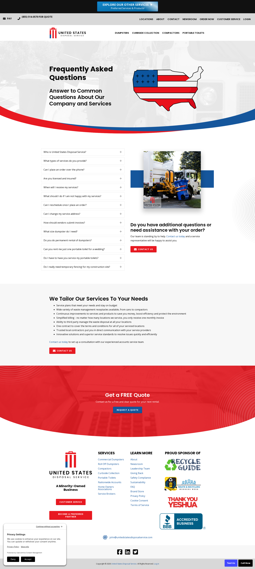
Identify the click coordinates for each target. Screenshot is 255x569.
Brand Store (137, 491)
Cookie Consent (139, 500)
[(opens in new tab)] (182, 470)
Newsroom (190, 19)
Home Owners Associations (106, 488)
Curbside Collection (145, 33)
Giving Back (136, 473)
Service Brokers (106, 494)
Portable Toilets (193, 33)
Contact (173, 19)
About (160, 19)
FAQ (132, 487)
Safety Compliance (140, 478)
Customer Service (228, 19)
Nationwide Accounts (109, 482)
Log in (156, 564)
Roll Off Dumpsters (108, 464)
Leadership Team (140, 468)
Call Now (245, 563)
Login (247, 19)
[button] (82, 152)
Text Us (231, 563)
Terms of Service (139, 505)
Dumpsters (122, 33)
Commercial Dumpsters (111, 459)
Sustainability (137, 482)
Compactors (170, 33)
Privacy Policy (137, 496)
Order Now (207, 19)
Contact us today (175, 236)
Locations (146, 19)
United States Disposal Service (124, 564)
